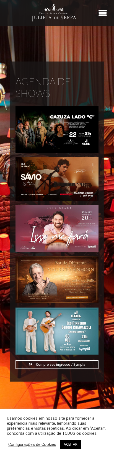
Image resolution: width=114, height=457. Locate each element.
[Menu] (102, 13)
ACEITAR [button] (70, 444)
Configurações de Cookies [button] (32, 444)
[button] (57, 364)
